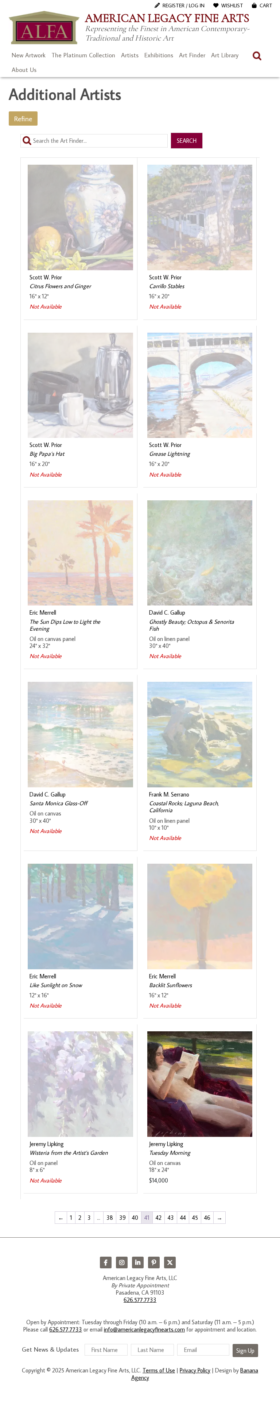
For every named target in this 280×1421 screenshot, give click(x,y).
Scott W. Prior (46, 277)
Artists (130, 55)
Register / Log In (184, 5)
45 (195, 1217)
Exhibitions (158, 55)
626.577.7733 (140, 1299)
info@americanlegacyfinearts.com (144, 1329)
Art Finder (192, 55)
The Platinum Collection (83, 55)
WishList (232, 5)
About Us (24, 70)
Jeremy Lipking (47, 1143)
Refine (23, 118)
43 (171, 1217)
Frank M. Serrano (169, 794)
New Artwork (29, 55)
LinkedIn (138, 1262)
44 (183, 1217)
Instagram (122, 1262)
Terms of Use (159, 1370)
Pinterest (154, 1262)
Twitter (170, 1262)
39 (122, 1217)
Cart (266, 5)
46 (207, 1217)
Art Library (224, 55)
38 (109, 1217)
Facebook (106, 1262)
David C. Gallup (167, 612)
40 (135, 1217)
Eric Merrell (43, 612)
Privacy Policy (195, 1370)
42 (159, 1217)
